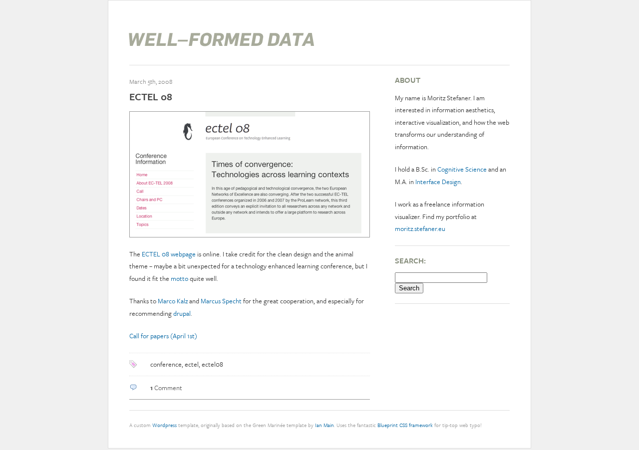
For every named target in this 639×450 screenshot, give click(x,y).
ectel (192, 364)
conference (166, 364)
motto (179, 278)
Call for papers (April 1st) (163, 336)
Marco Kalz (173, 301)
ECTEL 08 (150, 96)
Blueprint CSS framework (405, 425)
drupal (182, 313)
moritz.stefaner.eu (420, 228)
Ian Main (324, 425)
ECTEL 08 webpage (169, 254)
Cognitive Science (462, 169)
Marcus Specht (221, 301)
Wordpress (164, 425)
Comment (166, 388)
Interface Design (438, 182)
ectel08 (212, 364)
